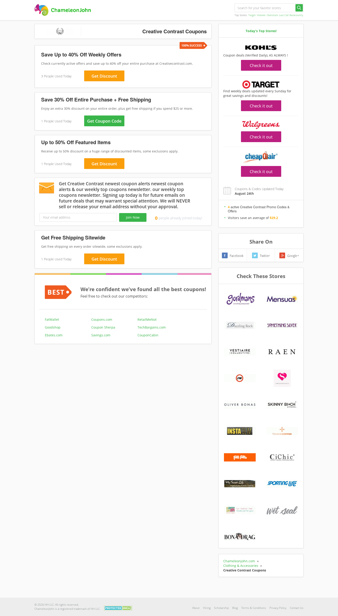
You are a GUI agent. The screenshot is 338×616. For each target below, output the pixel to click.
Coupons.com (101, 319)
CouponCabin (147, 335)
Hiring (207, 608)
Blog (235, 608)
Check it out (261, 65)
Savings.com (100, 335)
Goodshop (52, 327)
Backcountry (296, 15)
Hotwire (261, 15)
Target (252, 15)
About (196, 608)
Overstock (272, 15)
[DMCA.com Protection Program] (118, 607)
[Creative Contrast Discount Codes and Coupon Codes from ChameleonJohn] (62, 10)
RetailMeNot (147, 319)
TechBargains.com (151, 327)
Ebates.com (54, 335)
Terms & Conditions (253, 608)
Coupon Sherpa (103, 327)
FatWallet (52, 319)
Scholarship (221, 608)
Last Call (283, 15)
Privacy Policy (277, 608)
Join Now (133, 217)
